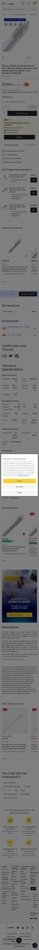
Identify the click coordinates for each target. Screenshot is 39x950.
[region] (19, 475)
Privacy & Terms (23, 475)
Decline (19, 492)
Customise (19, 486)
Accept (19, 481)
